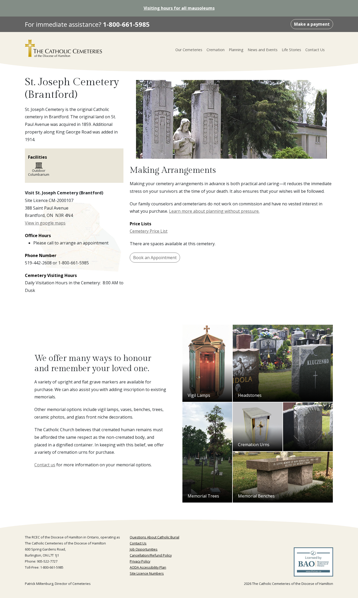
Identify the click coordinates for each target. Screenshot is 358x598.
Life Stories (291, 49)
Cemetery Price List (148, 231)
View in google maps (45, 223)
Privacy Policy (140, 561)
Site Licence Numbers (147, 573)
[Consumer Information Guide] (313, 563)
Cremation (216, 49)
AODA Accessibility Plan (148, 567)
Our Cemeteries (188, 49)
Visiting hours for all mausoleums (179, 8)
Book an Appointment (155, 257)
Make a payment (312, 24)
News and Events (263, 49)
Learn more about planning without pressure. (214, 211)
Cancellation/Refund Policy (151, 555)
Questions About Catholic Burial (154, 537)
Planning (236, 49)
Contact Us (315, 49)
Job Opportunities (144, 549)
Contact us (44, 465)
